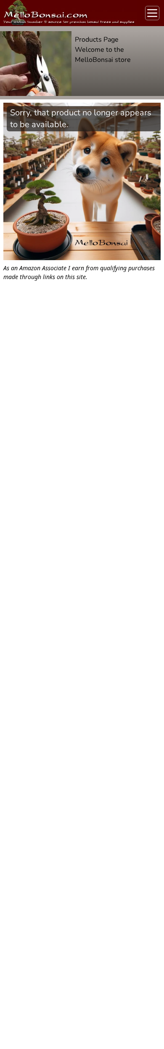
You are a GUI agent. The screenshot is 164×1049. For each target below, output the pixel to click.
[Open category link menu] (152, 13)
